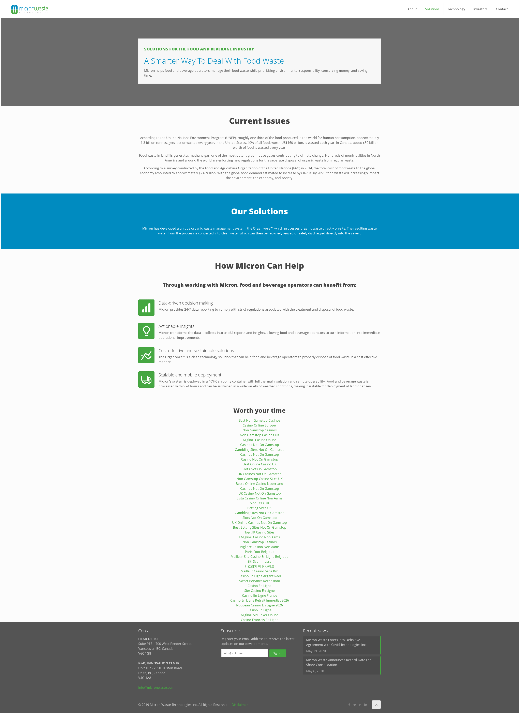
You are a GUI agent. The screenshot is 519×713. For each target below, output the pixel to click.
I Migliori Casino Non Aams (259, 537)
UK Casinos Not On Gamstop (260, 474)
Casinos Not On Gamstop (259, 445)
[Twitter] (355, 705)
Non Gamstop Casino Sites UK (260, 479)
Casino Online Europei (260, 425)
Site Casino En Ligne (259, 590)
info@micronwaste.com (156, 687)
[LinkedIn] (366, 705)
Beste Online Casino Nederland (259, 483)
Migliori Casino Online (259, 440)
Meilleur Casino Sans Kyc (259, 571)
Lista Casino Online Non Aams (259, 498)
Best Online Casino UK (260, 464)
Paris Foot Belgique (259, 551)
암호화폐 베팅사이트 (259, 566)
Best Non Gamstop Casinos (259, 420)
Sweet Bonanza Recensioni (259, 581)
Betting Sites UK (259, 508)
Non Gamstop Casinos (259, 430)
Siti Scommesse (259, 561)
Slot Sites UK (259, 503)
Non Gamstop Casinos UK (259, 435)
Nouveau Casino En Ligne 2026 (259, 605)
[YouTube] (360, 705)
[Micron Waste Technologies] (29, 9)
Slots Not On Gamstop (259, 469)
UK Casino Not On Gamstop (259, 493)
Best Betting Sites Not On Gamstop (259, 527)
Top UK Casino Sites (259, 532)
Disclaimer (240, 704)
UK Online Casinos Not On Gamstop (259, 522)
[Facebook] (349, 705)
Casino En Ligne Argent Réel (259, 576)
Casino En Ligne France (259, 595)
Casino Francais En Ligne (259, 620)
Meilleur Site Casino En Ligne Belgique (259, 556)
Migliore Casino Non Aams (259, 547)
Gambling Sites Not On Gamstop (259, 449)
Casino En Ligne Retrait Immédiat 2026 (259, 600)
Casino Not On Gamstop (259, 459)
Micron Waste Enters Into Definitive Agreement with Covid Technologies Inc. (336, 642)
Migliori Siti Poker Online (259, 615)
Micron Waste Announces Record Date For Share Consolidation (338, 662)
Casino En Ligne (259, 586)
